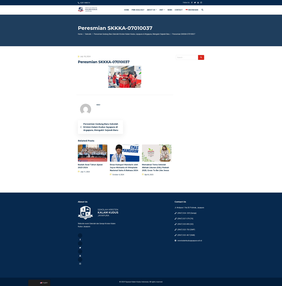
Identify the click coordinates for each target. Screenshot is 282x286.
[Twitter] (80, 243)
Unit (161, 10)
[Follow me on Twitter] (195, 3)
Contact (179, 10)
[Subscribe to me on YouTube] (198, 3)
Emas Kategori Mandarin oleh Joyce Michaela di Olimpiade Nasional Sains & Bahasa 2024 (124, 167)
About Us (151, 10)
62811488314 (85, 3)
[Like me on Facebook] (192, 3)
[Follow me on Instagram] (201, 3)
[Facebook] (80, 235)
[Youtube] (80, 251)
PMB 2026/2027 (138, 10)
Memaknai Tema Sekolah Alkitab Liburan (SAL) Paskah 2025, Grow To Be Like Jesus (155, 167)
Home (126, 10)
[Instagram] (80, 259)
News (170, 10)
